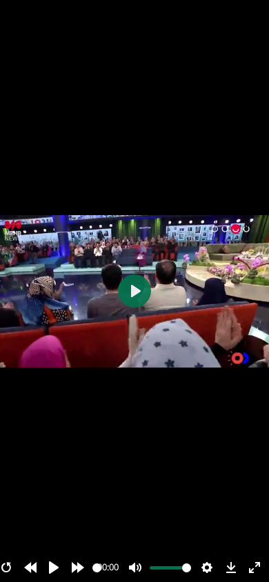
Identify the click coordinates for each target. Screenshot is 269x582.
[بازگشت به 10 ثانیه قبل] (30, 567)
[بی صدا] (135, 567)
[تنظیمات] (207, 567)
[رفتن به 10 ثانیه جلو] (78, 567)
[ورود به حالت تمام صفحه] (254, 567)
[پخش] (54, 567)
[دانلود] (231, 567)
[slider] (96, 567)
